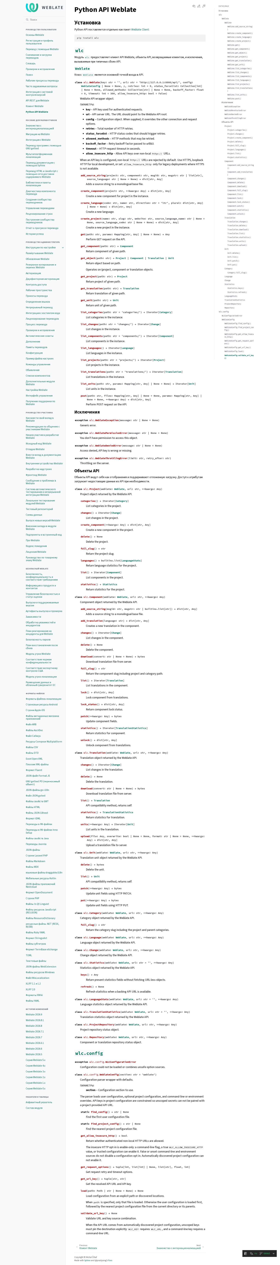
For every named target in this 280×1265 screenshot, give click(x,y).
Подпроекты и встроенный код (44, 534)
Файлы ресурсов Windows (40, 972)
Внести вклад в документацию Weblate (43, 456)
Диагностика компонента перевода (40, 193)
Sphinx (87, 1260)
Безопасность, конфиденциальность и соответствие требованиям (42, 576)
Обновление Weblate (37, 259)
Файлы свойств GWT (37, 801)
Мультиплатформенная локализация (39, 155)
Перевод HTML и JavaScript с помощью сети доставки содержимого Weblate (42, 173)
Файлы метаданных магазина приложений (42, 717)
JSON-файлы (33, 850)
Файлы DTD (32, 753)
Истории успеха (35, 234)
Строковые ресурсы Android (42, 704)
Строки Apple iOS (35, 710)
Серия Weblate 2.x (35, 1077)
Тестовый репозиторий (39, 509)
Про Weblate (33, 540)
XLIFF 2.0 (30, 989)
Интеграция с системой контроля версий (39, 93)
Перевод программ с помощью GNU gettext (43, 147)
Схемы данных (34, 514)
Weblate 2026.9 (34, 1014)
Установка (223, 10)
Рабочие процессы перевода (42, 80)
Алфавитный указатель (39, 1102)
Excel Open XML (34, 758)
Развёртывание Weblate (39, 253)
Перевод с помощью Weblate (42, 49)
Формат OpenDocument (39, 892)
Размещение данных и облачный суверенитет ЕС (41, 684)
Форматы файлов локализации (43, 698)
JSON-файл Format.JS (38, 775)
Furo (110, 1260)
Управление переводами (40, 208)
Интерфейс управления (39, 395)
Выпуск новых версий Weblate (43, 520)
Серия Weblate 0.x (35, 1088)
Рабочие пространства (39, 290)
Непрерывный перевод (39, 307)
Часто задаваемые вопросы (41, 86)
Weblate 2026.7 (34, 1037)
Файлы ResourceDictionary (40, 918)
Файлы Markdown (35, 861)
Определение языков (38, 301)
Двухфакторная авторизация (42, 279)
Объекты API (227, 122)
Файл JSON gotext (36, 795)
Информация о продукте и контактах (41, 587)
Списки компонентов (38, 375)
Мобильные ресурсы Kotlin (41, 878)
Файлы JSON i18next (37, 812)
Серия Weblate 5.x (35, 1060)
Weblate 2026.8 (34, 1026)
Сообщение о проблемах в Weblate (41, 482)
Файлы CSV (32, 747)
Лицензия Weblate (36, 551)
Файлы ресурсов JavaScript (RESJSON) (41, 911)
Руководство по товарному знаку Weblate (41, 559)
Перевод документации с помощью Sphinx (40, 164)
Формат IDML (33, 818)
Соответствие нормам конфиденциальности (39, 661)
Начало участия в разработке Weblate (42, 436)
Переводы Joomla (36, 844)
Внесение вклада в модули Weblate (41, 528)
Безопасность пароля (38, 639)
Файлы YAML (32, 1000)
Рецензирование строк (39, 213)
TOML (29, 955)
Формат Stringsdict (36, 938)
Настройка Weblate (36, 390)
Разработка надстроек (39, 469)
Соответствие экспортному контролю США (42, 669)
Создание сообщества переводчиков (38, 201)
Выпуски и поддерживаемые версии (42, 604)
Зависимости (33, 616)
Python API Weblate (37, 111)
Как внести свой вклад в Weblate (40, 419)
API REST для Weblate (37, 100)
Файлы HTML (33, 807)
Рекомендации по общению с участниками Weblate (43, 428)
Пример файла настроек (39, 358)
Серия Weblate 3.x (35, 1071)
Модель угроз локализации (41, 676)
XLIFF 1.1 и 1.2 (33, 983)
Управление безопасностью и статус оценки (43, 595)
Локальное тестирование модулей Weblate (40, 502)
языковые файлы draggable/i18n (44, 872)
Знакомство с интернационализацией (40, 127)
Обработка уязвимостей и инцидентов (40, 624)
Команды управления (38, 364)
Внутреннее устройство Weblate (44, 463)
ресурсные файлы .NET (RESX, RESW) (42, 925)
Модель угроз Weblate (38, 653)
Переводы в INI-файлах (39, 824)
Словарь (30, 63)
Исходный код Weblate (38, 443)
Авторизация (33, 273)
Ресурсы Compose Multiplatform (44, 741)
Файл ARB (31, 724)
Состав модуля (34, 1108)
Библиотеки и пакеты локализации (38, 184)
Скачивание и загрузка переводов (39, 56)
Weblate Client (140, 29)
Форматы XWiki (34, 995)
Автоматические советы (39, 336)
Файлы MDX (32, 867)
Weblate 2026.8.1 (35, 1020)
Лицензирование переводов (42, 318)
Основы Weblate (35, 35)
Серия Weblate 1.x (35, 1082)
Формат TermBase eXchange (42, 949)
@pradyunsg (100, 1260)
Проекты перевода (37, 296)
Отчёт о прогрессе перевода (42, 228)
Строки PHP (32, 898)
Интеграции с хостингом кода (43, 313)
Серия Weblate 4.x (35, 1065)
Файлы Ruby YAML (35, 932)
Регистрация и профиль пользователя (39, 42)
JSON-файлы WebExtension (41, 966)
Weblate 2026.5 (34, 1054)
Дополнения (33, 341)
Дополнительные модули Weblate (40, 383)
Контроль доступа (36, 284)
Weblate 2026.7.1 (35, 1031)
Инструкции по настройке (41, 247)
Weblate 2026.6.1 (35, 1043)
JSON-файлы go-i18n (37, 790)
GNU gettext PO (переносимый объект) (43, 783)
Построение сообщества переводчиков (40, 221)
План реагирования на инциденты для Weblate (39, 632)
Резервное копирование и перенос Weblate (41, 266)
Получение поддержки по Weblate (40, 403)
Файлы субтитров (36, 943)
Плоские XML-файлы (37, 764)
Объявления (32, 370)
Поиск (29, 74)
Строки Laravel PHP (37, 855)
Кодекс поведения (36, 546)
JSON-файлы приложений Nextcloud (40, 885)
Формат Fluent (34, 770)
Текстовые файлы (36, 961)
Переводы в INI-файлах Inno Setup (42, 831)
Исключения (227, 102)
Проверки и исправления (40, 69)
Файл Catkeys (33, 736)
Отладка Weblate (35, 449)
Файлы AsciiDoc (34, 730)
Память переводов (36, 347)
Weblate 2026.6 (34, 1048)
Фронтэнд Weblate (36, 475)
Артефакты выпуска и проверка (44, 611)
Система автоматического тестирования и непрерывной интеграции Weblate (43, 492)
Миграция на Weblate (38, 134)
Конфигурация (34, 353)
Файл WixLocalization (37, 978)
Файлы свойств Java (37, 838)
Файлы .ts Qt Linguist (37, 904)
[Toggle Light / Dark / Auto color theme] (204, 6)
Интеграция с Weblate (38, 139)
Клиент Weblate (34, 106)
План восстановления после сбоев (42, 647)
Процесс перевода (36, 324)
